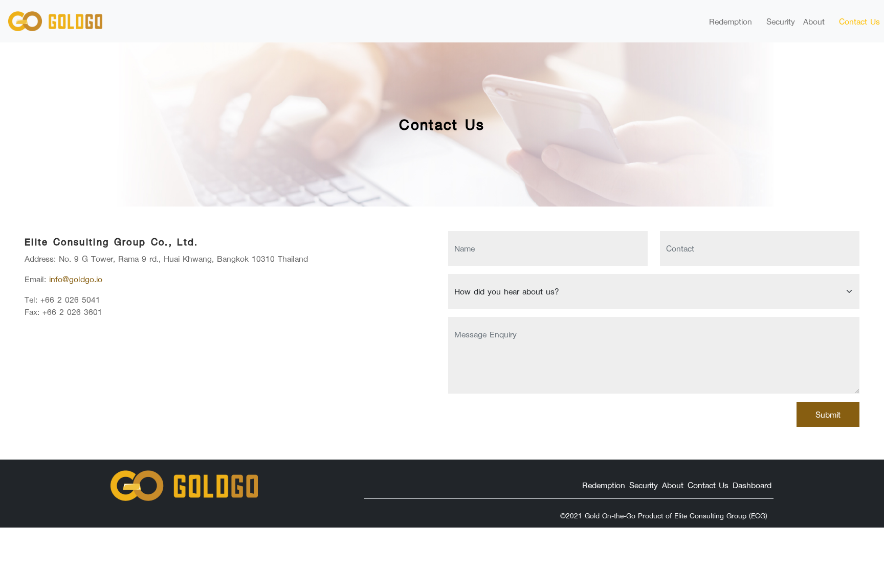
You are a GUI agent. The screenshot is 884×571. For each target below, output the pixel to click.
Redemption (603, 485)
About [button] (815, 21)
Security (780, 21)
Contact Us (859, 21)
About (672, 485)
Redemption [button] (732, 21)
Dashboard (752, 485)
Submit (828, 414)
